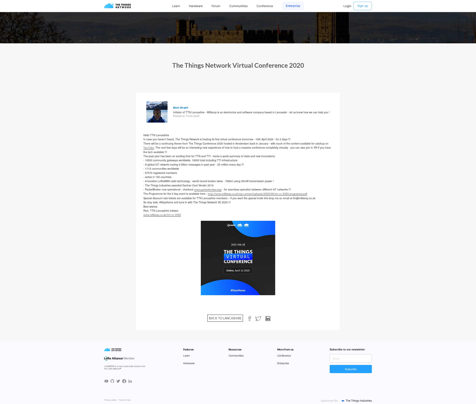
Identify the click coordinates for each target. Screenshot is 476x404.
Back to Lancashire (225, 318)
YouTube (148, 147)
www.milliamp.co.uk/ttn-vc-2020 (162, 214)
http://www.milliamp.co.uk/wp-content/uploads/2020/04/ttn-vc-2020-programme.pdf (257, 193)
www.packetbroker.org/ (208, 189)
